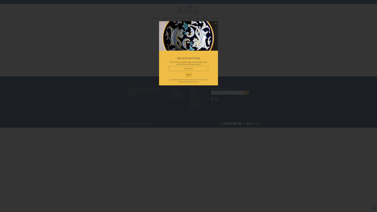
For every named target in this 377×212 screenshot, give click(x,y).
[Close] (216, 23)
